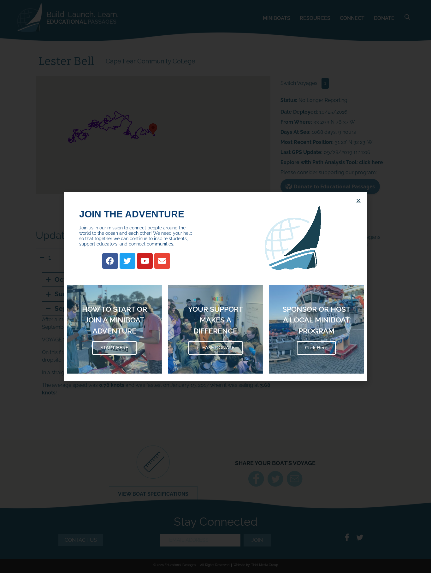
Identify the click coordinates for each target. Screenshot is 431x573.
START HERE (114, 348)
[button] (358, 200)
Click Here (316, 348)
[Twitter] (127, 261)
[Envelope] (162, 261)
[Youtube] (145, 261)
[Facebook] (110, 261)
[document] (215, 286)
